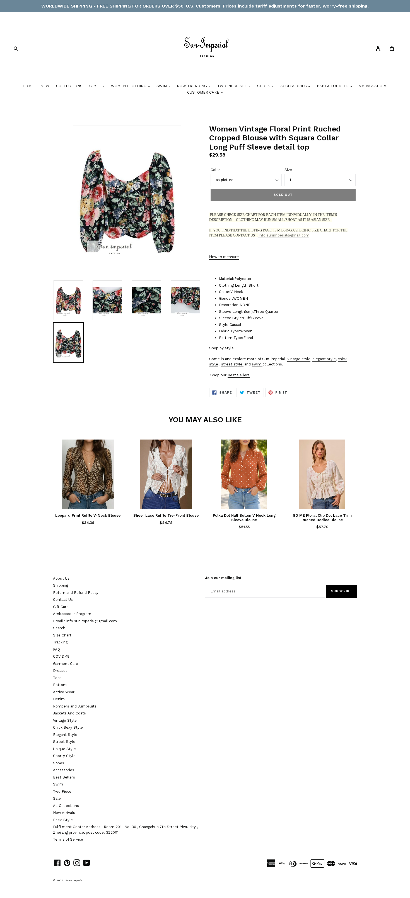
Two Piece (62, 791)
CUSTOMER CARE (203, 92)
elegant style (324, 359)
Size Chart (62, 635)
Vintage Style (65, 720)
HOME (28, 86)
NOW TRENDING (192, 86)
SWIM (162, 86)
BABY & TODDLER (333, 86)
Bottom (60, 685)
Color (215, 170)
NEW (44, 86)
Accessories (63, 770)
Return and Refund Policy (75, 592)
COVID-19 (61, 656)
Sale (57, 798)
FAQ (56, 649)
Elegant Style (65, 735)
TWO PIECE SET (232, 86)
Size (288, 170)
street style (231, 364)
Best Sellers (239, 375)
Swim (58, 784)
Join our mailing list (223, 578)
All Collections (66, 806)
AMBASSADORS (373, 86)
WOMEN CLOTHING (129, 86)
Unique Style (64, 749)
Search (59, 628)
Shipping (60, 585)
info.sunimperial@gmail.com (283, 235)
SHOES (264, 86)
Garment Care (65, 664)
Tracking (60, 642)
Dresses (60, 670)
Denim (59, 699)
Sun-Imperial (74, 880)
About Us (61, 578)
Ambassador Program (72, 614)
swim (256, 364)
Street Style (64, 742)
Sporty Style (64, 756)
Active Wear (63, 692)
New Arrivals (64, 813)
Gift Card (61, 607)
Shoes (58, 763)
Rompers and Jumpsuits (75, 706)
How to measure (224, 256)
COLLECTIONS (69, 86)
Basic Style (63, 820)
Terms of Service (68, 839)
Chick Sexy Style (68, 727)
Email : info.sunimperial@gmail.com (85, 621)
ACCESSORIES (294, 86)
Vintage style (298, 359)
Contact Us (63, 599)
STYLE (95, 86)
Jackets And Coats (69, 713)
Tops (57, 678)
